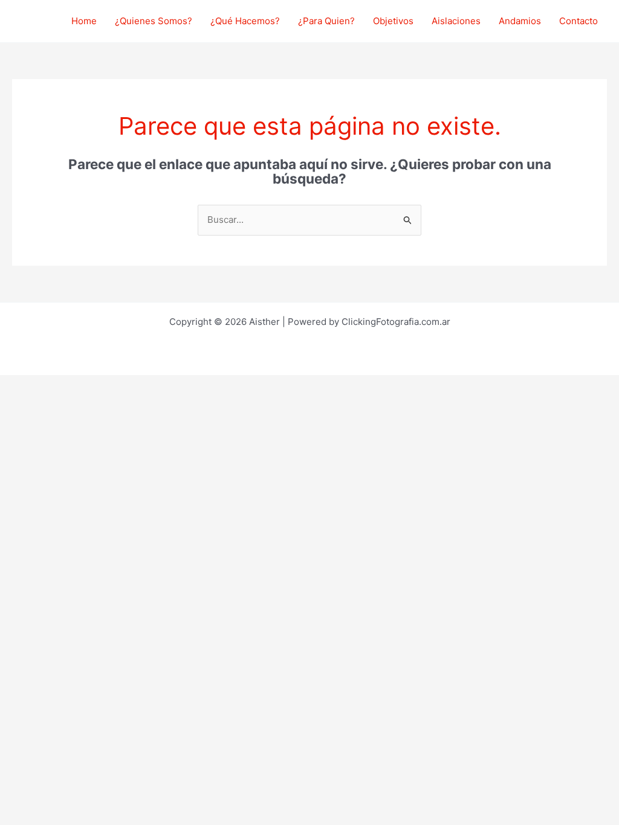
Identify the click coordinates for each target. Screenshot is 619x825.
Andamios (520, 21)
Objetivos (393, 21)
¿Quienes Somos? (153, 21)
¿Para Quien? (326, 21)
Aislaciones (456, 21)
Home (84, 21)
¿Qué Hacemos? (245, 21)
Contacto (578, 21)
